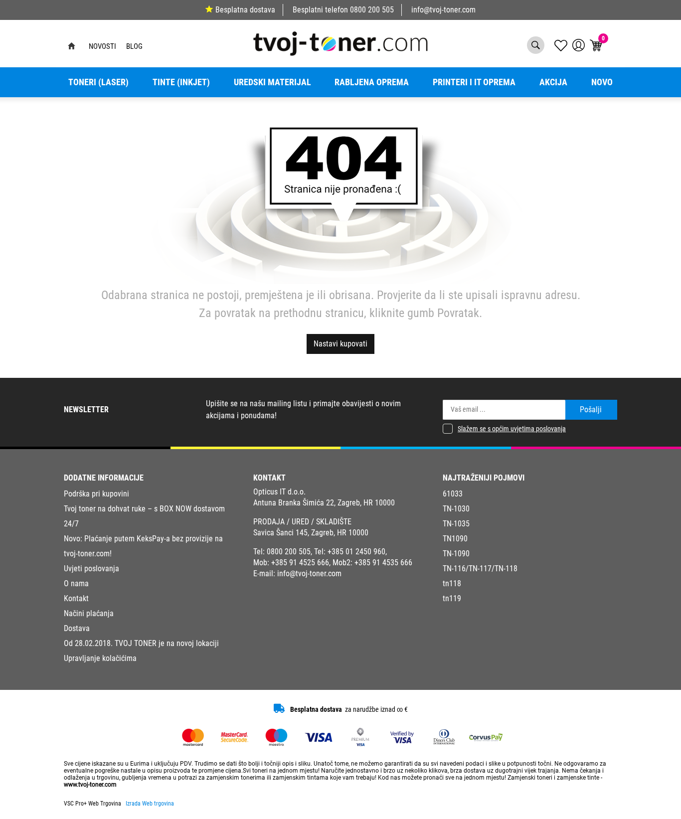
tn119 (452, 598)
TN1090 (455, 538)
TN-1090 (456, 553)
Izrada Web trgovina (150, 803)
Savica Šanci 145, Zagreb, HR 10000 (310, 532)
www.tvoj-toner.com (90, 784)
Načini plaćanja (89, 613)
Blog (134, 46)
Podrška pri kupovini (96, 493)
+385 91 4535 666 (383, 562)
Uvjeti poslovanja (91, 568)
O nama (76, 583)
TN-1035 (456, 523)
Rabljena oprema (372, 82)
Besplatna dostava (245, 9)
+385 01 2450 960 (356, 551)
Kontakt (76, 598)
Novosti (102, 46)
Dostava (77, 628)
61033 (453, 493)
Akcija (553, 82)
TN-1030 (456, 508)
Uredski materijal (272, 82)
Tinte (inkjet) (181, 82)
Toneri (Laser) (98, 82)
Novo (602, 82)
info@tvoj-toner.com (443, 9)
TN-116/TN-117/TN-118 (480, 568)
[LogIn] (578, 45)
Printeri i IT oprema (474, 82)
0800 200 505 (372, 9)
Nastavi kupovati (340, 343)
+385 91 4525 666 (300, 562)
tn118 (452, 583)
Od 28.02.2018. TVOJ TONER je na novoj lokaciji (141, 643)
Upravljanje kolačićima (100, 658)
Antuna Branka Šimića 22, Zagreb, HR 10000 (324, 502)
